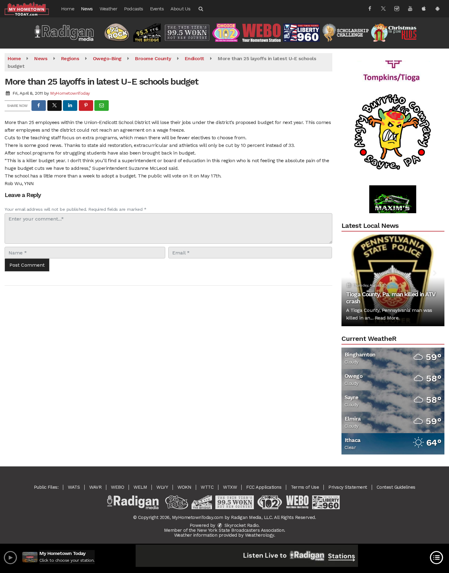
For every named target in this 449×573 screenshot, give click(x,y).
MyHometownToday (70, 93)
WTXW (230, 487)
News (87, 9)
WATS (74, 487)
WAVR (95, 487)
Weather (108, 9)
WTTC (207, 487)
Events (157, 9)
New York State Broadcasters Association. (241, 530)
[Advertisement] (393, 122)
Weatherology (259, 535)
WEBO (117, 487)
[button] (200, 9)
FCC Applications (263, 487)
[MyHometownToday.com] (31, 8)
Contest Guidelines (396, 487)
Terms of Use (305, 487)
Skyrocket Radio (240, 525)
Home (67, 9)
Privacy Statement (347, 487)
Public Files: (46, 487)
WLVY (162, 487)
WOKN (184, 487)
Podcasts (133, 9)
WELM (140, 487)
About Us (180, 9)
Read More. (387, 318)
